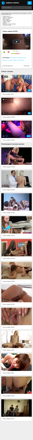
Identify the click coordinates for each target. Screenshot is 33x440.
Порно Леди (6, 21)
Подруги (14, 60)
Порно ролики (7, 20)
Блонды (5, 60)
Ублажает (21, 60)
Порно (5, 22)
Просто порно (7, 18)
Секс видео (6, 19)
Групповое (13, 57)
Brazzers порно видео (9, 23)
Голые (10, 60)
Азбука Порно (12, 3)
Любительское (21, 57)
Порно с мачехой (8, 17)
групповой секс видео (19, 13)
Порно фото (6, 16)
